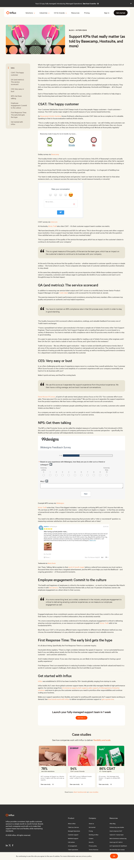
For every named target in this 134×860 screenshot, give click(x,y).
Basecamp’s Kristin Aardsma (50, 116)
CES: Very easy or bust (17, 90)
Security (91, 842)
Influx (40, 681)
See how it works (91, 3)
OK (114, 856)
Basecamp (55, 154)
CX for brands (59, 13)
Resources (75, 13)
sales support (93, 688)
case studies (93, 792)
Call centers (71, 842)
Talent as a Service (73, 827)
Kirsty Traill (52, 226)
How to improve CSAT (116, 831)
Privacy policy (93, 846)
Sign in (106, 13)
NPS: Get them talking (16, 97)
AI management (72, 846)
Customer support (73, 835)
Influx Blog (112, 823)
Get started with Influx (17, 123)
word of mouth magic (76, 567)
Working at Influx (93, 835)
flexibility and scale (101, 740)
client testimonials (80, 792)
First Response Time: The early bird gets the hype (18, 114)
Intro (13, 68)
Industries (43, 13)
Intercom (54, 222)
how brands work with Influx (58, 699)
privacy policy (87, 856)
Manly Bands (52, 563)
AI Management (105, 688)
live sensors (53, 587)
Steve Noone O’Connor (46, 396)
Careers (91, 838)
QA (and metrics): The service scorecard (17, 81)
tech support (83, 688)
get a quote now (108, 699)
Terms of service (93, 849)
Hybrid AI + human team (117, 835)
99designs (60, 503)
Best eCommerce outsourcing (118, 838)
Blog (71, 30)
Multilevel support (73, 838)
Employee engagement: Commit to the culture (19, 105)
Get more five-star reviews (117, 849)
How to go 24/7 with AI (116, 842)
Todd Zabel (63, 293)
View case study (45, 784)
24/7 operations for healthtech (118, 846)
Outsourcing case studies (117, 827)
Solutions (29, 13)
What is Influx (72, 823)
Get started (120, 13)
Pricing (87, 13)
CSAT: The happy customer (17, 73)
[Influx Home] (11, 13)
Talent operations (73, 849)
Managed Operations (74, 831)
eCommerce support (69, 688)
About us (91, 823)
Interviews (81, 30)
